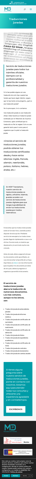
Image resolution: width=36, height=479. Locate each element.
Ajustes (25, 475)
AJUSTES (24, 470)
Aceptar (6, 475)
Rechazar (15, 475)
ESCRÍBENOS (15, 409)
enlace (15, 263)
